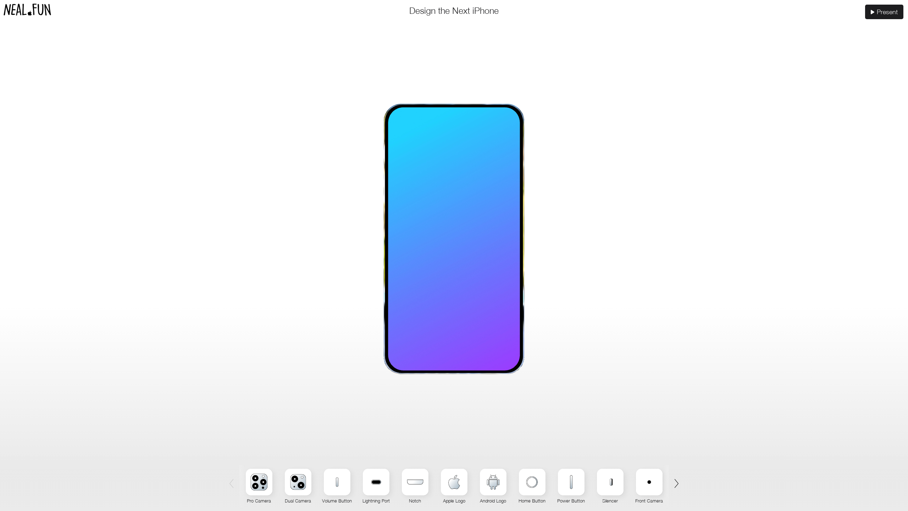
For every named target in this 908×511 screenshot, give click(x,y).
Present (887, 12)
